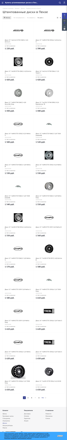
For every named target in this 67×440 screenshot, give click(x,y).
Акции (26, 421)
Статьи (48, 418)
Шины (5, 414)
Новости (48, 414)
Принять (60, 436)
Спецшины (6, 418)
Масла (5, 428)
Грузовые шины (8, 416)
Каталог (5, 410)
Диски (5, 423)
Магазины (49, 416)
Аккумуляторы (8, 425)
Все (43, 398)
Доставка (27, 414)
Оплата (26, 416)
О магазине (49, 410)
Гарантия (27, 418)
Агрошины (6, 421)
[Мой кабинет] (64, 2)
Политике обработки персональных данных (17, 438)
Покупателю (28, 410)
